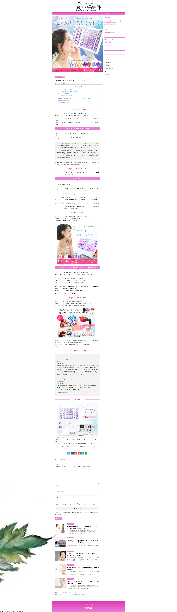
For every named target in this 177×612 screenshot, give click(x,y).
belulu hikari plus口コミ (63, 102)
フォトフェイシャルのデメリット (67, 95)
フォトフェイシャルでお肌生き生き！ (68, 592)
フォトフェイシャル (61, 459)
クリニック (107, 21)
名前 (57, 485)
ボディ (116, 26)
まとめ (59, 104)
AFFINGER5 (100, 610)
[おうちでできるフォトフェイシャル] (82, 453)
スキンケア (70, 13)
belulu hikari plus (61, 97)
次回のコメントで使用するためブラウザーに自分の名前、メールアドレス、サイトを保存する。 (77, 504)
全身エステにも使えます (63, 100)
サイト (57, 497)
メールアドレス (60, 491)
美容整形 (107, 13)
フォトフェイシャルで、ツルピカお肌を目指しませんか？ (72, 594)
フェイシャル (107, 23)
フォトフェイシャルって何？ (64, 89)
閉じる (80, 86)
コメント (58, 468)
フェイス (114, 23)
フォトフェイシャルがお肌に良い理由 (67, 91)
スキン (112, 21)
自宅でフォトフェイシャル (63, 93)
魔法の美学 (88, 608)
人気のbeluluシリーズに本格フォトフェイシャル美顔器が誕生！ (74, 98)
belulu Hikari (64, 392)
